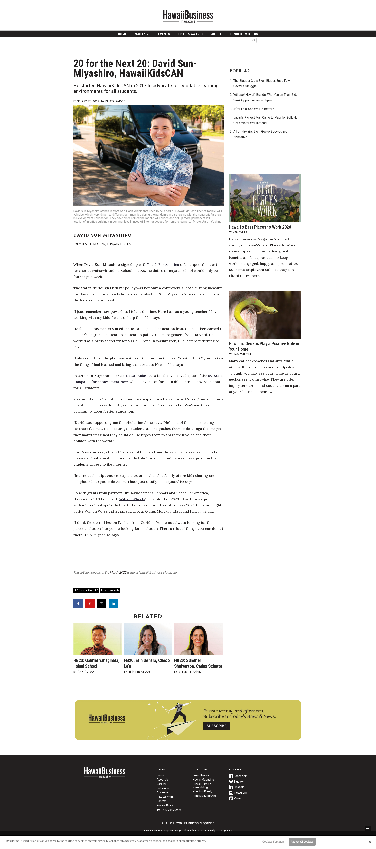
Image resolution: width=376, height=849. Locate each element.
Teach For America (163, 264)
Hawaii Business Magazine (188, 16)
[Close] (369, 841)
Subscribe (163, 788)
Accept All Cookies (302, 841)
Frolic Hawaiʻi (201, 775)
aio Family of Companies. (218, 830)
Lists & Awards (190, 34)
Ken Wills (240, 232)
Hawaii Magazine (203, 779)
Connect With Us (243, 34)
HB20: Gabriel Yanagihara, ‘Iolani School (96, 663)
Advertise (163, 792)
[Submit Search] (253, 40)
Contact (161, 801)
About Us (162, 779)
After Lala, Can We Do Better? (253, 109)
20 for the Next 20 (86, 590)
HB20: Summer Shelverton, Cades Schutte (198, 663)
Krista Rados (115, 101)
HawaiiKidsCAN (139, 375)
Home (104, 775)
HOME (122, 34)
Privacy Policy (165, 805)
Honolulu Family (202, 791)
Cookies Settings (273, 841)
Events (164, 34)
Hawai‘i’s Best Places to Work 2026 (260, 227)
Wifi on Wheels (132, 499)
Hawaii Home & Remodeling (202, 785)
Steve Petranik (189, 672)
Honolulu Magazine (205, 795)
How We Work (165, 796)
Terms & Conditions (169, 809)
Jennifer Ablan (139, 672)
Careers (161, 783)
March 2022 (118, 572)
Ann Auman (86, 672)
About (216, 34)
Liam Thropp (242, 354)
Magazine (143, 34)
